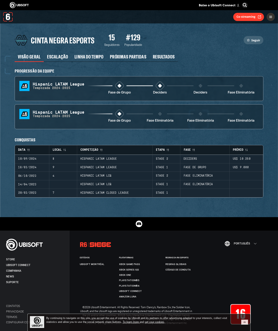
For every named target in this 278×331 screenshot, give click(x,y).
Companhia (13, 270)
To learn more (131, 321)
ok (244, 322)
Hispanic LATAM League (98, 159)
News (10, 276)
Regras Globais (175, 264)
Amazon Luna (127, 296)
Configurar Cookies (21, 322)
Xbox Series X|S (129, 269)
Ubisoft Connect (18, 265)
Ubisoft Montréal (92, 264)
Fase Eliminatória (241, 93)
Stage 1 (162, 167)
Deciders (160, 93)
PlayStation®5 (129, 280)
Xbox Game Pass (129, 264)
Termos (11, 317)
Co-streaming (245, 17)
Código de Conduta (178, 269)
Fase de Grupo (119, 93)
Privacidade (15, 311)
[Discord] (139, 224)
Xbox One (125, 275)
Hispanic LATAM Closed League (104, 193)
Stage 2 (162, 159)
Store (10, 259)
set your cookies (154, 322)
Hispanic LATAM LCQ (95, 175)
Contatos (13, 306)
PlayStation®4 (129, 285)
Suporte (12, 282)
